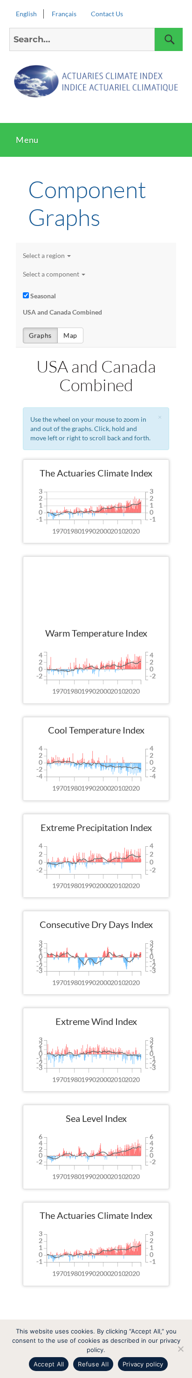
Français (64, 14)
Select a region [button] (44, 255)
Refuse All (93, 1364)
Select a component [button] (51, 274)
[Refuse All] (180, 1348)
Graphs (40, 335)
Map (70, 335)
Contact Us (107, 14)
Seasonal (43, 296)
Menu (27, 140)
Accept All (49, 1364)
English (26, 14)
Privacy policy (143, 1364)
